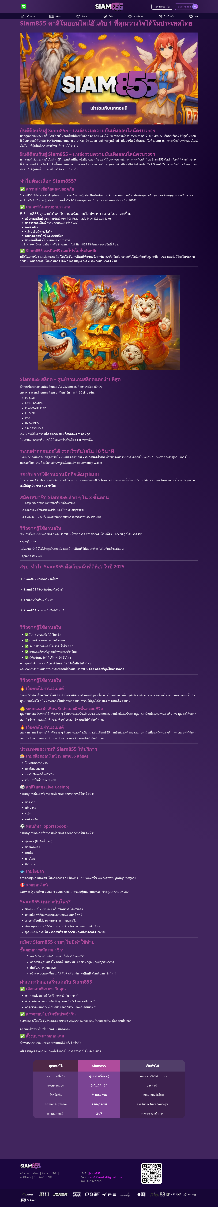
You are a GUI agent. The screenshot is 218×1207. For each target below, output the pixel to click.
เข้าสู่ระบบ (160, 6)
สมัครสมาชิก (184, 6)
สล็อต (58, 16)
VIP (196, 16)
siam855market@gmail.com (105, 1177)
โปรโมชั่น (169, 16)
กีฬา (111, 16)
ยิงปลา (85, 16)
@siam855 (94, 1173)
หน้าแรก (30, 16)
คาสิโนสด (138, 16)
